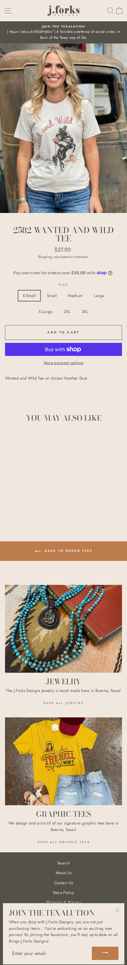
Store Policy (63, 892)
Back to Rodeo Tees (67, 551)
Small (52, 295)
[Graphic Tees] (63, 761)
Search (63, 863)
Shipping (45, 256)
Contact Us (63, 883)
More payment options (64, 363)
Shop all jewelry (63, 703)
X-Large (45, 311)
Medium (75, 295)
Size (63, 285)
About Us (64, 873)
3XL (85, 311)
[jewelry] (63, 629)
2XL (67, 311)
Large (99, 295)
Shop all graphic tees (63, 842)
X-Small (29, 295)
